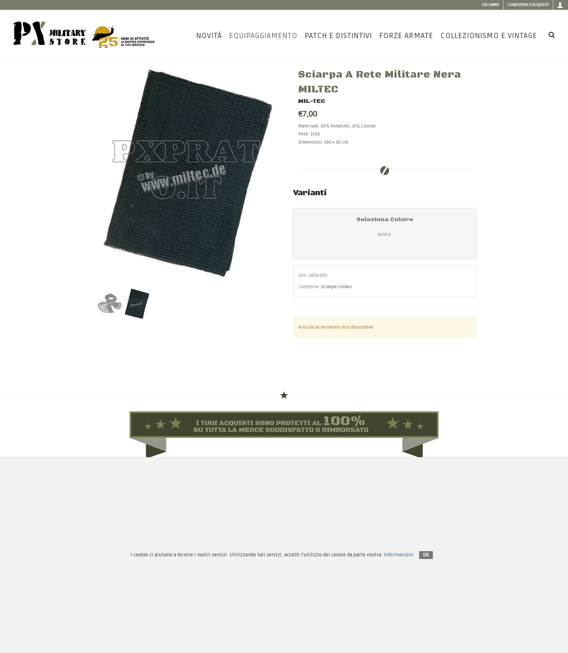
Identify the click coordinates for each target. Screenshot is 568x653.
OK (426, 555)
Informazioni (398, 555)
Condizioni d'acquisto (528, 4)
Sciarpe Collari (336, 287)
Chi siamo (490, 4)
